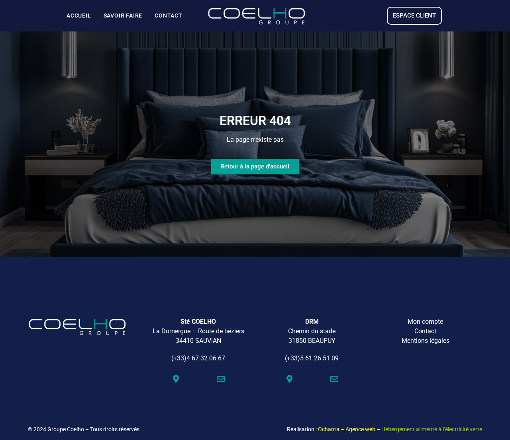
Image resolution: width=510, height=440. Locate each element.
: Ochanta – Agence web (345, 429)
